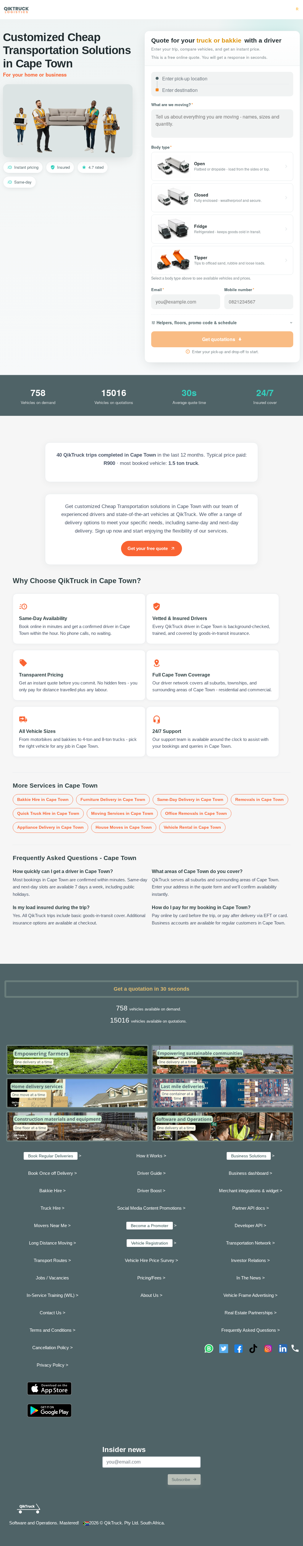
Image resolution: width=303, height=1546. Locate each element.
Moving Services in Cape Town (122, 813)
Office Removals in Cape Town (196, 813)
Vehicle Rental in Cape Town (192, 827)
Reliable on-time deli (280, 9)
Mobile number (239, 289)
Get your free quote (148, 548)
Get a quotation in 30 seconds (151, 989)
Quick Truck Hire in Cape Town (48, 813)
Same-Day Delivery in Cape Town (190, 799)
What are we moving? (172, 104)
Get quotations (218, 339)
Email (157, 289)
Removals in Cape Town (259, 799)
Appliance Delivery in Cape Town (50, 827)
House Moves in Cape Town (124, 827)
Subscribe (181, 1479)
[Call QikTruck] (295, 1348)
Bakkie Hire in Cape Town (43, 799)
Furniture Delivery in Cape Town (112, 799)
